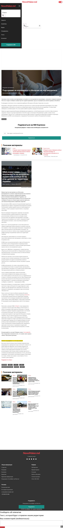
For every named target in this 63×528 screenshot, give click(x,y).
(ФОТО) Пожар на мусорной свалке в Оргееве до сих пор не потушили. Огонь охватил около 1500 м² (34, 393)
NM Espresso (35, 467)
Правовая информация (7, 476)
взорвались (26, 294)
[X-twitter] (29, 459)
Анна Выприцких (6, 93)
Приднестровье (46, 148)
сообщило (17, 306)
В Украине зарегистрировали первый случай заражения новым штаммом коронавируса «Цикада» (22, 151)
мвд (21, 364)
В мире (14, 148)
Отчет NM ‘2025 (35, 479)
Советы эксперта (36, 476)
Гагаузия (34, 472)
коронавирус (4, 119)
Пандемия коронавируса (8, 87)
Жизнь (4, 169)
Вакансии (3, 474)
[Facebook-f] (27, 459)
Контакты (3, 472)
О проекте (4, 467)
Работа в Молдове (36, 474)
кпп (16, 364)
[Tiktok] (33, 459)
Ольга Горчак (15, 414)
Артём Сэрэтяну (47, 156)
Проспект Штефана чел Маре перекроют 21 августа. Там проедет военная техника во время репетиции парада (33, 406)
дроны (10, 364)
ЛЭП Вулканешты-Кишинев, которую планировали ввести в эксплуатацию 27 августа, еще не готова (33, 379)
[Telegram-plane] (35, 459)
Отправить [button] (2, 527)
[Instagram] (31, 459)
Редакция (3, 469)
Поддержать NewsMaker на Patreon (10, 479)
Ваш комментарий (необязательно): (14, 519)
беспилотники (4, 364)
